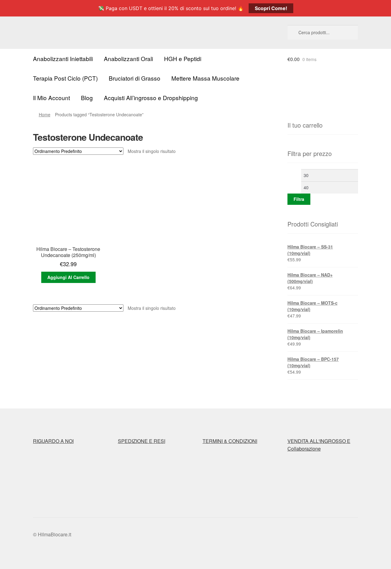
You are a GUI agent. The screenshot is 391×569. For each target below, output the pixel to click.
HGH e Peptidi (182, 58)
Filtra (299, 199)
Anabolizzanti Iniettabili (63, 58)
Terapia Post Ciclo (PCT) (65, 78)
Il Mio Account (51, 97)
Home (44, 114)
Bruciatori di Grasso (134, 78)
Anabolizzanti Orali (128, 58)
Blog (87, 97)
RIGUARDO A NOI (53, 440)
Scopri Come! (271, 8)
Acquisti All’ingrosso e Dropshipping (151, 97)
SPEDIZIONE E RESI (141, 440)
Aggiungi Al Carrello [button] (68, 277)
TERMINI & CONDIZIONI (230, 440)
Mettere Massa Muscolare (205, 78)
